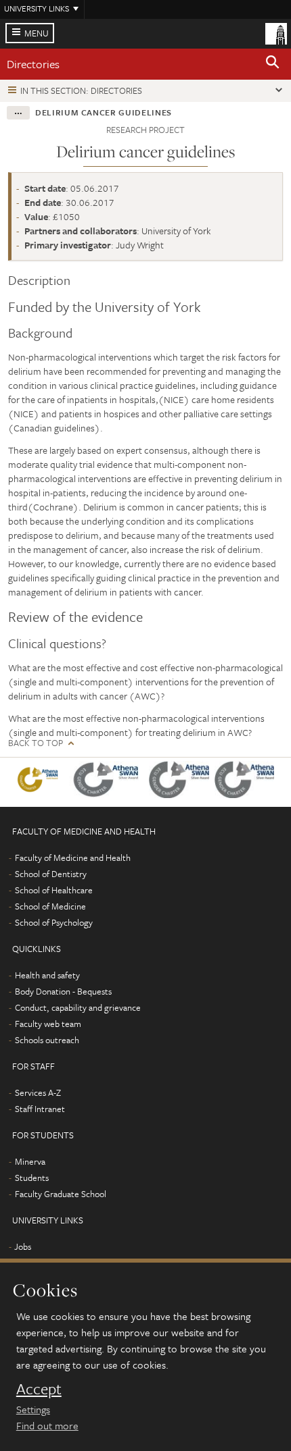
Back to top (35, 743)
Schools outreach (47, 1040)
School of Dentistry (51, 873)
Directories (33, 63)
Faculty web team (48, 1023)
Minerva (30, 1161)
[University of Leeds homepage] (276, 32)
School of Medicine (50, 906)
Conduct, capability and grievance (78, 1007)
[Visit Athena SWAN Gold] (40, 782)
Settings (33, 1409)
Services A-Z (38, 1092)
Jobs (22, 1246)
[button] (272, 64)
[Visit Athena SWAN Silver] (109, 782)
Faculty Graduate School (60, 1194)
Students (32, 1177)
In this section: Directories (81, 90)
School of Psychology (54, 922)
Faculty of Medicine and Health (73, 857)
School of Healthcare (54, 890)
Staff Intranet (40, 1108)
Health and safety (47, 975)
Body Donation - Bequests (63, 991)
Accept (39, 1389)
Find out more (47, 1425)
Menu (36, 33)
